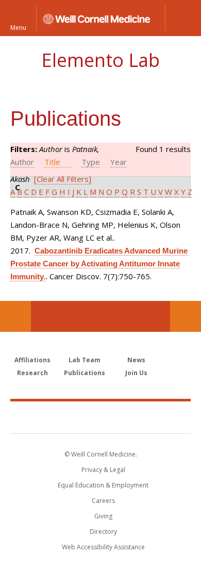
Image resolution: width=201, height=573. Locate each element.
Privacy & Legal (103, 469)
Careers (103, 500)
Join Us (136, 372)
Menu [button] (18, 27)
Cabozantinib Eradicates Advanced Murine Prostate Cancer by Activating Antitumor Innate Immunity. (99, 263)
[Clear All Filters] (62, 179)
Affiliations (32, 360)
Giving (103, 516)
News (136, 360)
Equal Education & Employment (103, 485)
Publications (84, 372)
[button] (183, 18)
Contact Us (185, 316)
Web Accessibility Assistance (103, 547)
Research (32, 372)
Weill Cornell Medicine (100, 417)
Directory (103, 531)
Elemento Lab (100, 60)
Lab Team (84, 360)
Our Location (15, 316)
